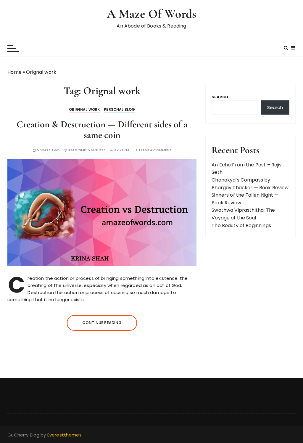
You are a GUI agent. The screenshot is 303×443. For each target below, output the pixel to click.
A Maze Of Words (151, 13)
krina (125, 150)
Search (220, 97)
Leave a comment (155, 150)
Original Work (84, 109)
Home (14, 72)
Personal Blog (119, 109)
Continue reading (102, 322)
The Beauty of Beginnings (241, 225)
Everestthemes (64, 435)
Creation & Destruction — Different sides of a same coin (102, 129)
